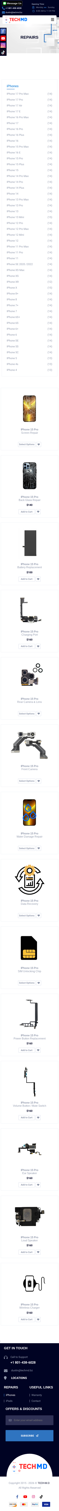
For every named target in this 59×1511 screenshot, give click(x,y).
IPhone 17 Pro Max (29, 93)
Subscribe (28, 1435)
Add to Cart (26, 511)
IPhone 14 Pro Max (29, 176)
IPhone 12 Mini (29, 234)
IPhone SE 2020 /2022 (29, 264)
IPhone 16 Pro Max (29, 117)
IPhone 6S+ (29, 317)
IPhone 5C (29, 352)
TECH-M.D (44, 1483)
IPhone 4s (29, 364)
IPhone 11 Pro (29, 252)
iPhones (13, 86)
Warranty (36, 1395)
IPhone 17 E (29, 111)
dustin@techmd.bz (14, 12)
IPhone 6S (29, 322)
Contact (35, 1401)
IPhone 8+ (29, 293)
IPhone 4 (29, 370)
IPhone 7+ (29, 305)
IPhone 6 (29, 334)
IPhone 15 (29, 170)
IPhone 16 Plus (29, 134)
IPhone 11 (29, 258)
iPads (9, 1401)
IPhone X (29, 287)
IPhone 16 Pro (29, 129)
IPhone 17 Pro (29, 99)
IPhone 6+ (29, 328)
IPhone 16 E (29, 152)
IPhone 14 (29, 193)
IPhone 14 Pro (29, 181)
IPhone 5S (29, 346)
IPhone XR (29, 281)
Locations (19, 1378)
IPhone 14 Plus (29, 187)
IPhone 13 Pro (29, 205)
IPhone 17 (29, 123)
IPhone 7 (29, 311)
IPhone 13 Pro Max (29, 199)
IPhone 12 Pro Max (29, 228)
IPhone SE (29, 340)
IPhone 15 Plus (29, 164)
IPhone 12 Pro (29, 223)
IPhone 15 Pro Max (29, 146)
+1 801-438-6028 (13, 8)
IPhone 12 (29, 240)
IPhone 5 (29, 358)
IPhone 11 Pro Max (29, 246)
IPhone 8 (29, 299)
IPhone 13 (29, 211)
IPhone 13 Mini (29, 217)
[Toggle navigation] (52, 19)
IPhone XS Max (29, 270)
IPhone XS (29, 275)
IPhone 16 (29, 140)
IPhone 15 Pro (29, 158)
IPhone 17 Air (29, 105)
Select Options (26, 444)
